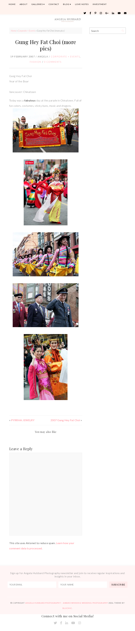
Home (12, 4)
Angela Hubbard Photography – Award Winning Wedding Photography (66, 603)
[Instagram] (101, 13)
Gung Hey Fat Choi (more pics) (45, 45)
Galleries (37, 4)
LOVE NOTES (82, 4)
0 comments (53, 62)
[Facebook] (90, 13)
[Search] (123, 31)
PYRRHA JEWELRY (23, 420)
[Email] (125, 13)
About (23, 4)
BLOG (66, 4)
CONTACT (54, 4)
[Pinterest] (95, 13)
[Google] (107, 13)
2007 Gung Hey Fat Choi (65, 420)
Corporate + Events (26, 30)
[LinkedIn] (113, 13)
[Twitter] (85, 13)
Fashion (35, 62)
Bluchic (67, 608)
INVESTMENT (100, 4)
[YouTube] (119, 13)
